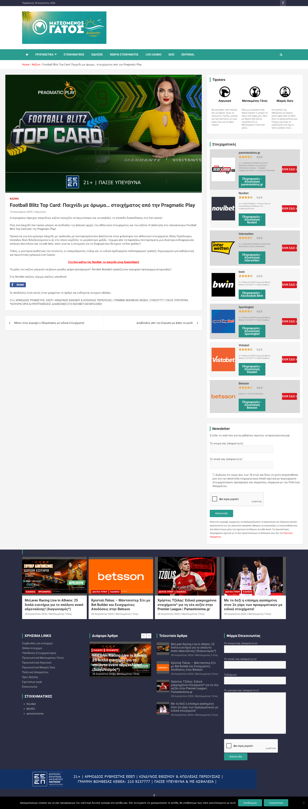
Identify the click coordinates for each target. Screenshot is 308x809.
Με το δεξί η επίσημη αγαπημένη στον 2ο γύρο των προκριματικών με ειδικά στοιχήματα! (253, 604)
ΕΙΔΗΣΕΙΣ (97, 54)
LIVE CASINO (153, 54)
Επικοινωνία (29, 686)
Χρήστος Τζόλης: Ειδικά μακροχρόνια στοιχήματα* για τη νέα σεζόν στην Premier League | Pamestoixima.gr (187, 604)
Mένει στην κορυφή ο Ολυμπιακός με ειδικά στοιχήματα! (49, 323)
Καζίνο (14, 198)
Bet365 (31, 708)
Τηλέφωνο (230, 674)
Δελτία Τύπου (99, 592)
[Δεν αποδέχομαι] (303, 803)
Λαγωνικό (40, 211)
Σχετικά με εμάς (32, 681)
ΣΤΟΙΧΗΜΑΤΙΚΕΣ (74, 54)
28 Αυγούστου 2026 (36, 614)
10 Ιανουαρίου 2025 (21, 211)
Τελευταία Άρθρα (173, 636)
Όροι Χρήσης (30, 677)
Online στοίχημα (32, 648)
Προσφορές (44, 592)
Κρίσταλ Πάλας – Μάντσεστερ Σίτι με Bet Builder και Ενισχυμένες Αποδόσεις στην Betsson (120, 604)
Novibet (31, 704)
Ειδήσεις (30, 592)
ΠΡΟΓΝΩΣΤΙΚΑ (44, 54)
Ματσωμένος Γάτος (60, 614)
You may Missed (38, 552)
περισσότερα (276, 802)
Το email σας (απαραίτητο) (226, 459)
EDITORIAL (187, 54)
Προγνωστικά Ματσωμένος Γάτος (43, 657)
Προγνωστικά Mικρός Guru (38, 667)
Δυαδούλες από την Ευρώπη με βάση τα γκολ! (165, 323)
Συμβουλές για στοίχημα (37, 643)
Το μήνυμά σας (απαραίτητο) (241, 690)
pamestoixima (35, 713)
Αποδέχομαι (250, 802)
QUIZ (171, 54)
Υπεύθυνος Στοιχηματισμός (39, 653)
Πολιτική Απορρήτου (35, 672)
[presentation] (143, 635)
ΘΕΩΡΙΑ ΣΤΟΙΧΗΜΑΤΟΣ (124, 54)
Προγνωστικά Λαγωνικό (37, 662)
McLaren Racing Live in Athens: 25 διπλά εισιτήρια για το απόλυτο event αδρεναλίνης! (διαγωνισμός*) (54, 604)
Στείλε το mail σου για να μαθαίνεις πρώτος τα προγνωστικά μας (250, 435)
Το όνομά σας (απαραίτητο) (226, 443)
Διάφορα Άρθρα (105, 636)
